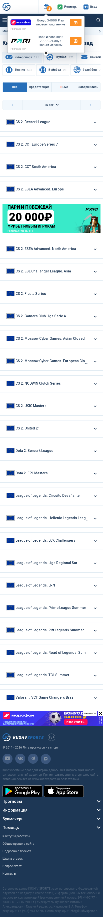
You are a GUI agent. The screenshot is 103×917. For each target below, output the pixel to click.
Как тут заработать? (16, 836)
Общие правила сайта (18, 843)
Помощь (10, 827)
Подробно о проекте (16, 851)
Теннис (23, 70)
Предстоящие (39, 87)
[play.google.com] (22, 791)
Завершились (88, 87)
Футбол (65, 57)
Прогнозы (12, 801)
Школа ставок (12, 858)
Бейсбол (57, 70)
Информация (15, 810)
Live (65, 87)
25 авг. (49, 105)
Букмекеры (13, 819)
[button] (46, 7)
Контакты (9, 873)
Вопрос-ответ (12, 866)
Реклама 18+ (18, 28)
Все (15, 87)
